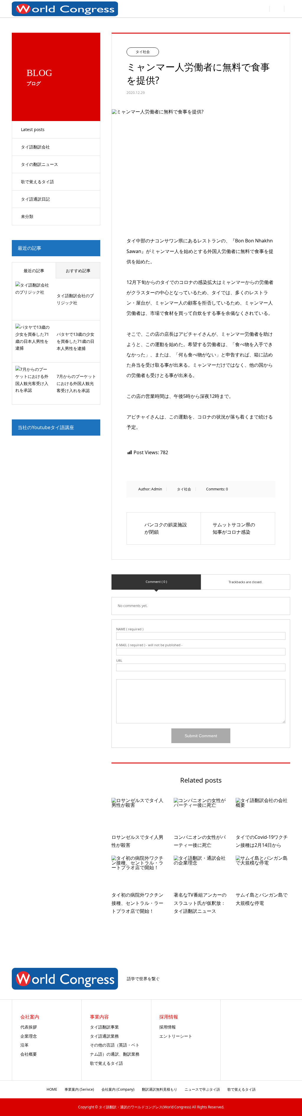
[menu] (277, 9)
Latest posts (33, 129)
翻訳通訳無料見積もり (159, 1089)
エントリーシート (175, 1036)
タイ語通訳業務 (104, 1036)
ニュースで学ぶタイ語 (202, 1089)
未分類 (27, 216)
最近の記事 (34, 270)
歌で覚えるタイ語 (37, 181)
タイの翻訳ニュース (39, 164)
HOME (52, 1089)
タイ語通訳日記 (35, 199)
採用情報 (167, 1027)
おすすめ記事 (78, 270)
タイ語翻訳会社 (35, 147)
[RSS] (288, 979)
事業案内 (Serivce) (79, 1089)
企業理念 (28, 1036)
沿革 (24, 1045)
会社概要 (28, 1054)
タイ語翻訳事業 (104, 1027)
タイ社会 (143, 51)
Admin (156, 489)
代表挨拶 (28, 1027)
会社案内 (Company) (117, 1089)
